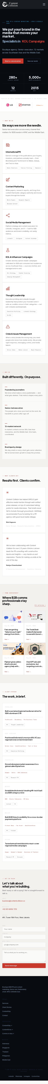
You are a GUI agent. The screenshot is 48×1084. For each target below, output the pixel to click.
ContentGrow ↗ (7, 1029)
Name (4, 925)
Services (5, 1003)
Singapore (5, 1048)
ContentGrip (6, 1011)
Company (5, 933)
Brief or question (9, 949)
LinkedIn (11, 1076)
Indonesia (5, 1043)
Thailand (5, 1052)
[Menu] (44, 4)
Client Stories (7, 1007)
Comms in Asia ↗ (8, 1033)
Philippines (6, 1056)
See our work (32, 61)
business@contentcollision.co (13, 901)
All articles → (40, 605)
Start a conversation (13, 61)
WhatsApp (18, 1076)
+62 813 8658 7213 (9, 909)
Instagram (27, 1076)
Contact (5, 1015)
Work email (6, 941)
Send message (11, 965)
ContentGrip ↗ (7, 1025)
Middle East (6, 1060)
